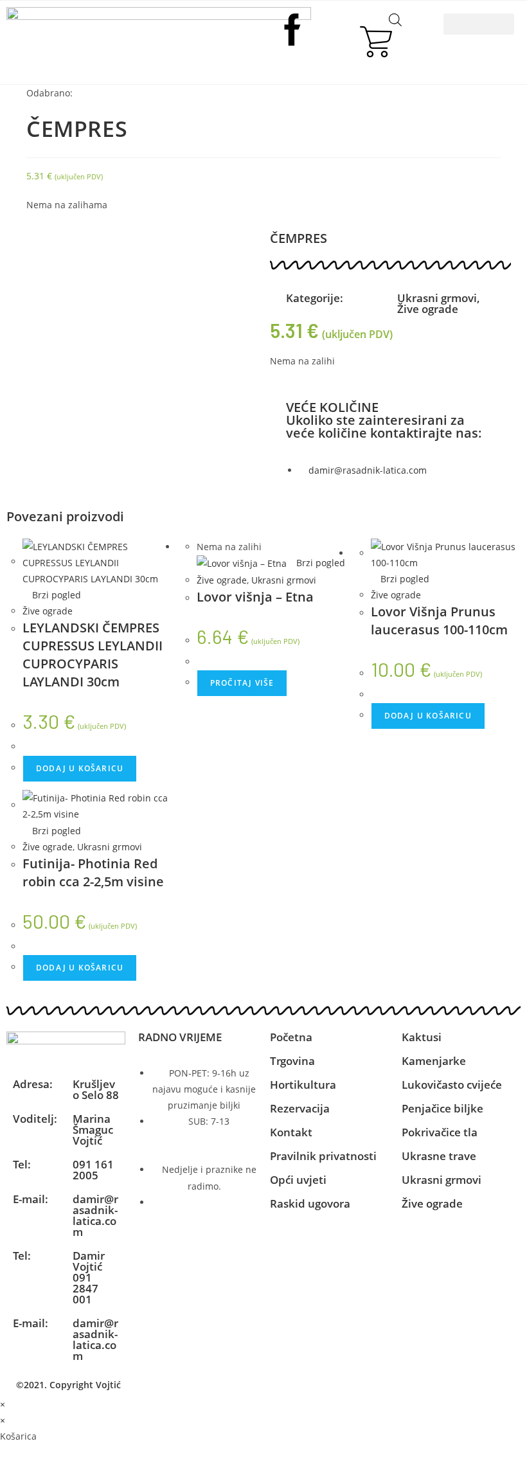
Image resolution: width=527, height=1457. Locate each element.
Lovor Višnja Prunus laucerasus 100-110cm (439, 620)
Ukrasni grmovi (437, 298)
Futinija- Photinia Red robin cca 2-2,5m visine (93, 872)
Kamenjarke (434, 1060)
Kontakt (291, 1132)
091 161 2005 (93, 1170)
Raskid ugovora (310, 1203)
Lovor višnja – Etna (255, 596)
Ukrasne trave (439, 1156)
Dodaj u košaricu (79, 768)
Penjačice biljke (442, 1108)
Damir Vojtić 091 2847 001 (89, 1277)
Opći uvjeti (298, 1179)
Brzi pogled (55, 595)
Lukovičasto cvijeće (452, 1084)
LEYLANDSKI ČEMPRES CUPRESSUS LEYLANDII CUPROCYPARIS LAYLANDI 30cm (92, 654)
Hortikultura (303, 1084)
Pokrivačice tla (440, 1132)
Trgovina (292, 1060)
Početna (291, 1037)
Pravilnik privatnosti (323, 1156)
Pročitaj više (242, 682)
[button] (478, 24)
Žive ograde (427, 308)
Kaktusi (422, 1037)
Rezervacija (300, 1108)
